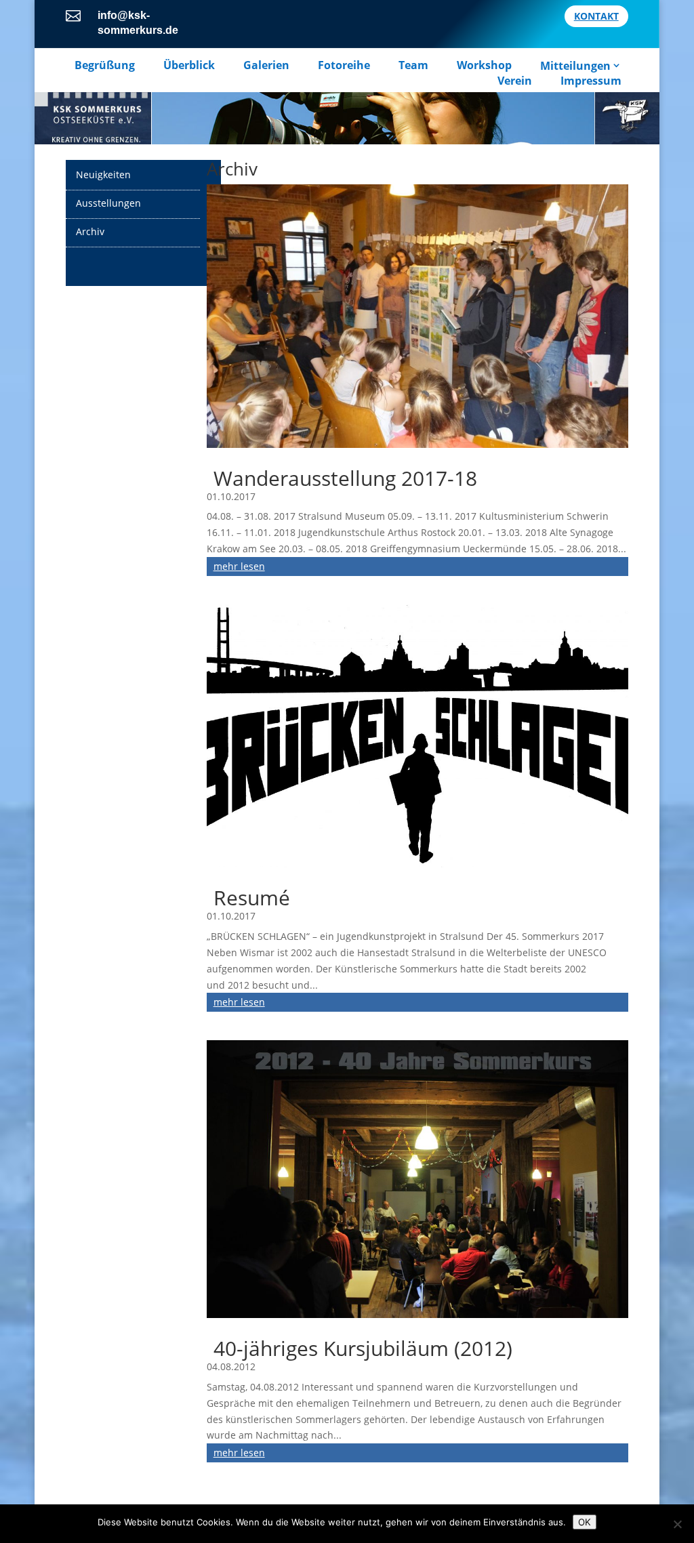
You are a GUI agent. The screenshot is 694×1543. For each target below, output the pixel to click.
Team (413, 65)
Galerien (266, 65)
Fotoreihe (344, 65)
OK (584, 1522)
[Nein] (677, 1524)
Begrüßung (105, 65)
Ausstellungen (108, 203)
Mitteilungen (575, 65)
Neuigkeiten (103, 174)
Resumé (251, 897)
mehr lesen (239, 566)
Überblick (189, 65)
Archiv (90, 231)
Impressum (590, 80)
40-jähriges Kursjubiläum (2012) (362, 1348)
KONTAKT (596, 15)
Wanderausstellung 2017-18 (345, 478)
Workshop (484, 65)
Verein (514, 80)
